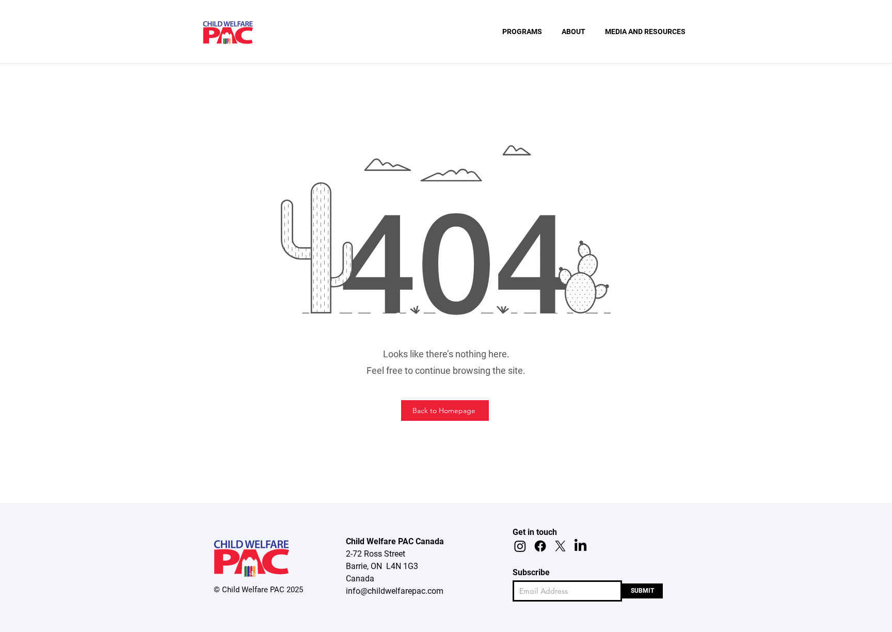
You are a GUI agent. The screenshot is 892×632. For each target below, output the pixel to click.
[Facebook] (540, 546)
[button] (522, 31)
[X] (560, 546)
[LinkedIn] (580, 546)
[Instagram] (520, 546)
